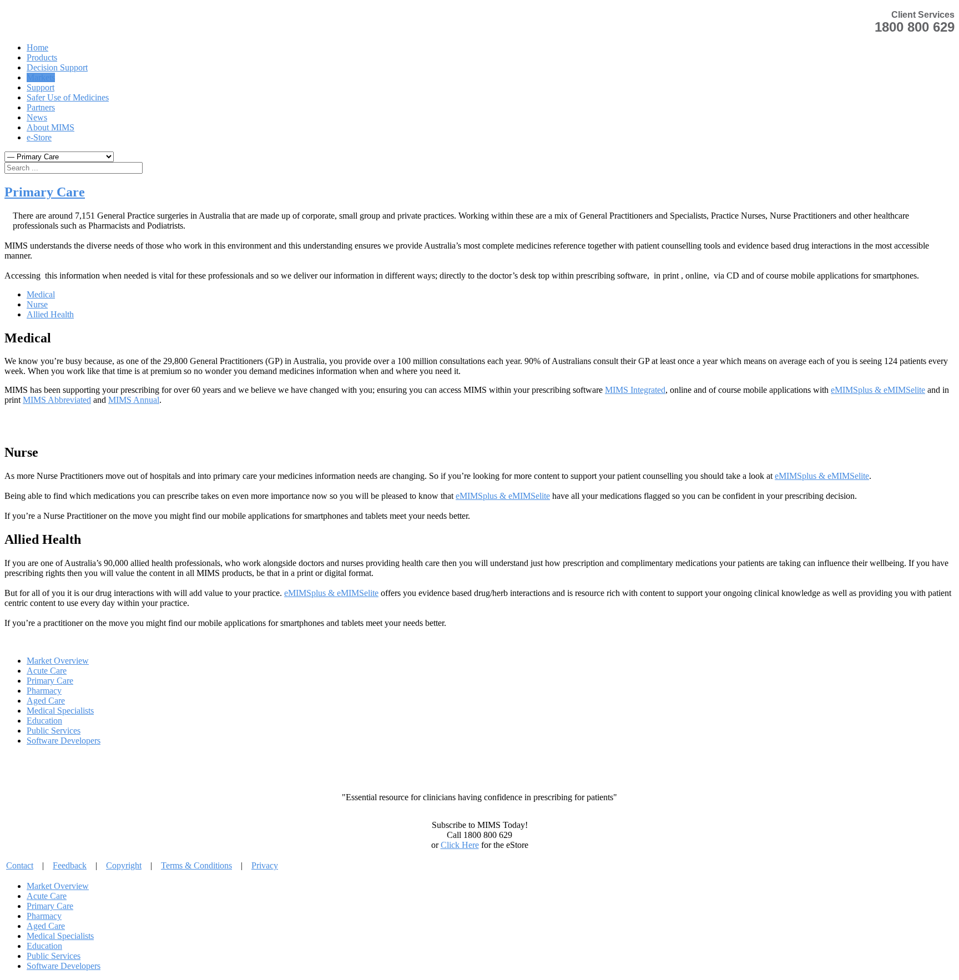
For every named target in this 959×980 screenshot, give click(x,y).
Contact (19, 865)
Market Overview (58, 660)
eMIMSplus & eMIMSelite (878, 390)
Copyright (124, 865)
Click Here (460, 845)
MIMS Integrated (635, 390)
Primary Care (44, 192)
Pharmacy (44, 690)
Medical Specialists (60, 710)
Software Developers (63, 740)
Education (44, 720)
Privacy (264, 865)
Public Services (53, 730)
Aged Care (46, 700)
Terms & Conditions (196, 865)
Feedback (70, 865)
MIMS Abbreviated (57, 400)
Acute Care (47, 670)
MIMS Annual (133, 400)
